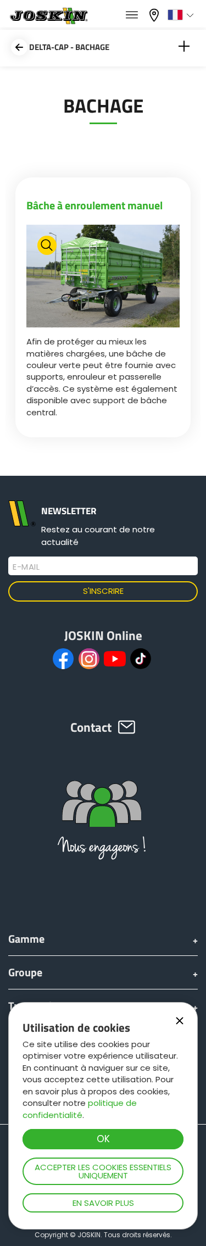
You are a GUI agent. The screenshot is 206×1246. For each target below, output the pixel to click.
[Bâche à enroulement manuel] (103, 277)
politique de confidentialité (80, 1108)
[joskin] (48, 21)
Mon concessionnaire (155, 14)
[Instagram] (89, 659)
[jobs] (132, 15)
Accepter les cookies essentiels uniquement (103, 1171)
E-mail (26, 566)
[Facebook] (63, 659)
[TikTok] (141, 659)
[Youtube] (115, 659)
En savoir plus (103, 1203)
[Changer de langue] (182, 15)
